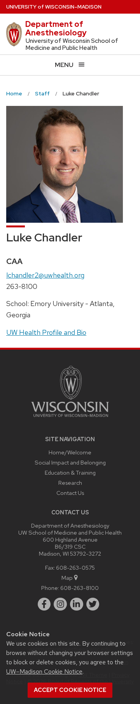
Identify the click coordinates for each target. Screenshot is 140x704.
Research (70, 482)
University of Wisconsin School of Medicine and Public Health (72, 44)
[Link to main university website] (70, 418)
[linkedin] (76, 604)
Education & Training (70, 472)
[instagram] (60, 604)
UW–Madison (54, 7)
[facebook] (44, 604)
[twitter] (93, 604)
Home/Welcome (70, 452)
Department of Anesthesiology (56, 28)
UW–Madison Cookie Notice (44, 671)
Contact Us (70, 492)
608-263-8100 (79, 587)
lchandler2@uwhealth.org (45, 275)
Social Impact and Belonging (70, 462)
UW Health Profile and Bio (46, 332)
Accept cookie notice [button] (70, 690)
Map (67, 577)
